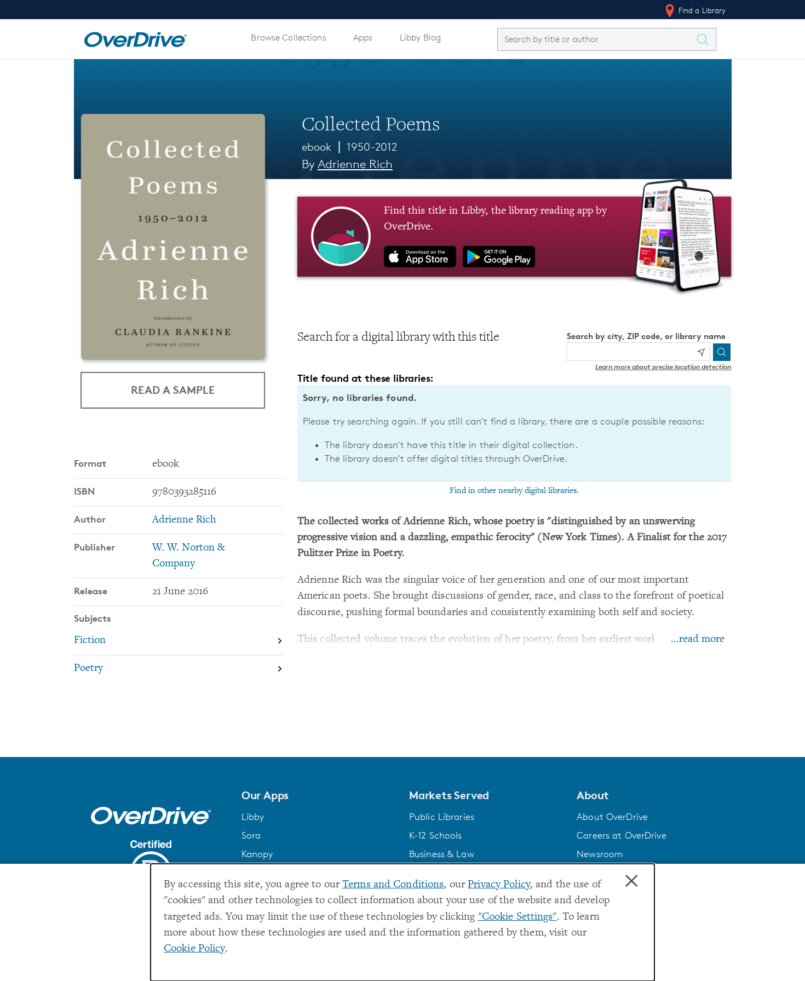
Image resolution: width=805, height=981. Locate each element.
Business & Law (441, 853)
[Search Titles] (706, 39)
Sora (251, 835)
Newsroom (600, 853)
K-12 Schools (435, 835)
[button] (319, 795)
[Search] (722, 352)
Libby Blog (420, 37)
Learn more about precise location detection (663, 367)
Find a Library (701, 10)
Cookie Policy (194, 949)
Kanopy (257, 853)
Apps (363, 37)
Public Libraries (441, 816)
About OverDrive (612, 816)
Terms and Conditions (393, 885)
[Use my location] (701, 352)
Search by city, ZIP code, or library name (646, 336)
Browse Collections (288, 37)
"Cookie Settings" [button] (517, 917)
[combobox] (597, 39)
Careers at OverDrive (621, 835)
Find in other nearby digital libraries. (514, 490)
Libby (253, 816)
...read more (698, 639)
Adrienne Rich (355, 164)
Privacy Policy (499, 885)
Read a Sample (173, 390)
